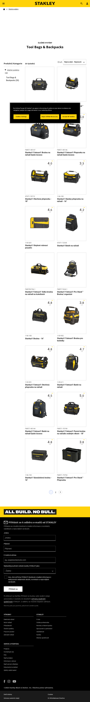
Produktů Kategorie (13, 63)
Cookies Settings (21, 116)
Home (4, 9)
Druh (60, 62)
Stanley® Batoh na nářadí (68, 246)
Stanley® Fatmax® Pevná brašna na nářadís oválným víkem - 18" (71, 432)
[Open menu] (3, 3)
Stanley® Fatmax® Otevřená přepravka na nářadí (37, 386)
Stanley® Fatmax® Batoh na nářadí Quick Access (37, 432)
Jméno (6, 533)
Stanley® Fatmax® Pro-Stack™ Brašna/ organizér (70, 293)
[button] (4, 681)
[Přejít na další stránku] (60, 492)
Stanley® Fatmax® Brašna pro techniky (70, 339)
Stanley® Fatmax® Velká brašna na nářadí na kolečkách (39, 293)
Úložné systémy (14, 9)
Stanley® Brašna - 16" (34, 338)
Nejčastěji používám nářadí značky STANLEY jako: (22, 566)
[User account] (87, 3)
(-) (5, 70)
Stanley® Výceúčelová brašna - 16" (38, 479)
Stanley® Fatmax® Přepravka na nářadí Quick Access (71, 153)
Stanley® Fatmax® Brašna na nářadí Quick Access (37, 153)
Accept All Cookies (69, 116)
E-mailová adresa (10, 555)
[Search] (81, 3)
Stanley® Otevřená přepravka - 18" (38, 200)
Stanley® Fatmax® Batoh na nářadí (69, 386)
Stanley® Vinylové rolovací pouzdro (36, 246)
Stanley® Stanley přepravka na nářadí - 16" (70, 200)
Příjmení (7, 544)
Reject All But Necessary (50, 116)
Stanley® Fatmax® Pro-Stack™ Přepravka (70, 479)
